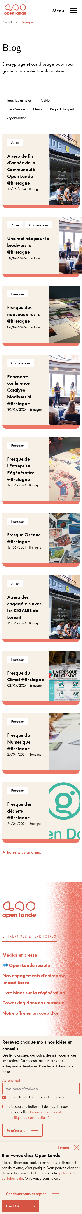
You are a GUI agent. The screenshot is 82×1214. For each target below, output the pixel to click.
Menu (58, 10)
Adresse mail (11, 1080)
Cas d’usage (15, 108)
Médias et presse (19, 955)
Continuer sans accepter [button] (26, 1193)
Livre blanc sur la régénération (33, 993)
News (37, 108)
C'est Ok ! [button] (14, 1206)
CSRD (45, 100)
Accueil (7, 22)
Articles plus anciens (21, 852)
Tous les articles (19, 100)
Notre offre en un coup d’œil (31, 1013)
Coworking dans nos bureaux (33, 1003)
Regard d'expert (62, 108)
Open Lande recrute (29, 965)
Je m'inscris (16, 1130)
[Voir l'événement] (41, 169)
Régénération (16, 117)
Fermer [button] (63, 1147)
